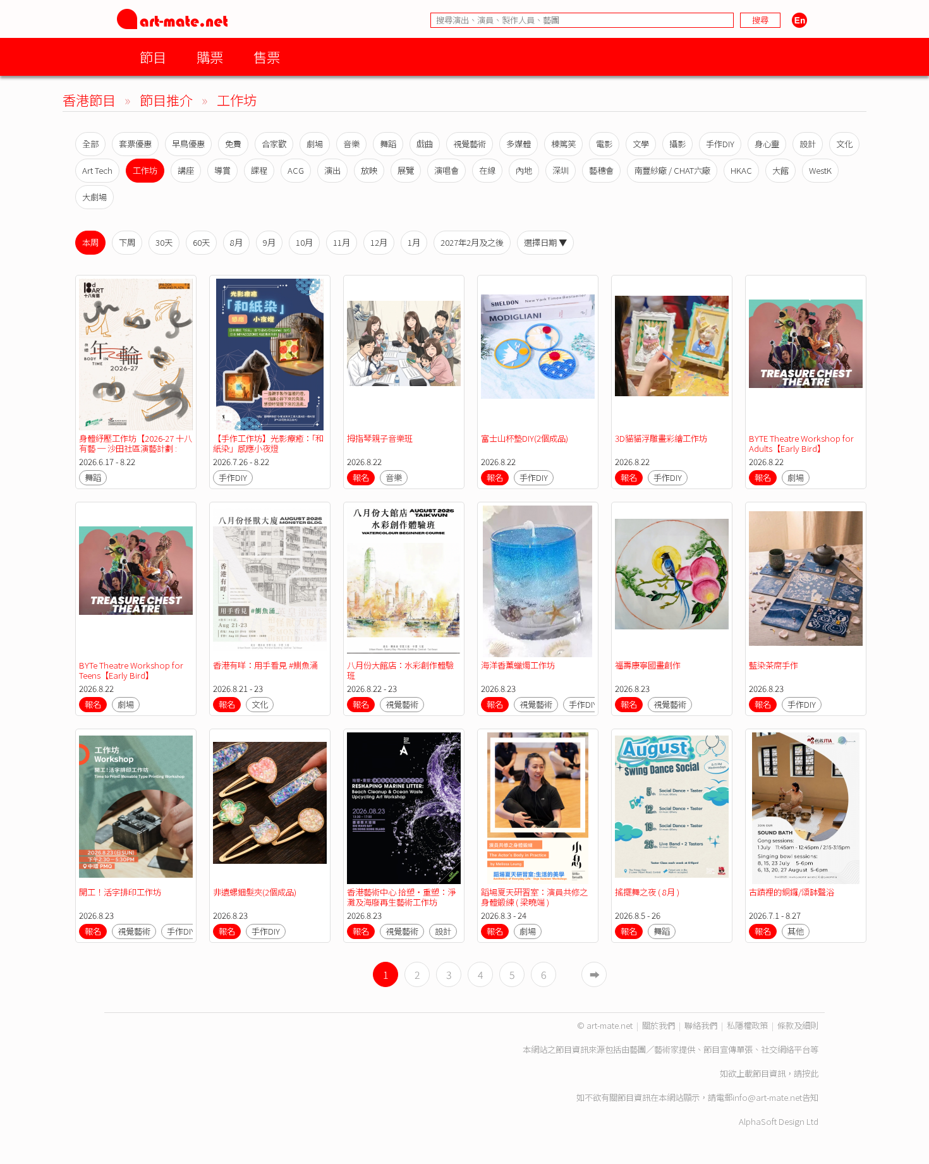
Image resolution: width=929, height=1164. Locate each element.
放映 (369, 170)
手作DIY (720, 144)
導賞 (222, 170)
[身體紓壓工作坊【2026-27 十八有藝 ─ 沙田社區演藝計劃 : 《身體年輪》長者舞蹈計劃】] (136, 354)
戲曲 (424, 144)
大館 (780, 170)
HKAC (741, 170)
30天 (164, 242)
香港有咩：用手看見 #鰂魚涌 (265, 665)
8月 (236, 242)
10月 (304, 242)
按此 (810, 1073)
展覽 (406, 170)
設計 (807, 144)
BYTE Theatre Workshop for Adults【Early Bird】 (801, 443)
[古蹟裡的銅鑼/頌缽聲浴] (806, 808)
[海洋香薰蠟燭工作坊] (538, 581)
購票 (210, 56)
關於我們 (658, 1025)
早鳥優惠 (188, 144)
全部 (90, 144)
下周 (127, 242)
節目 (153, 56)
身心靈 (767, 144)
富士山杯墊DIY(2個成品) (524, 438)
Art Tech (97, 170)
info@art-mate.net (767, 1097)
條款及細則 (797, 1025)
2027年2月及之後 (472, 242)
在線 (487, 170)
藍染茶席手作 (773, 665)
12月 (378, 242)
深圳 (560, 170)
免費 (233, 144)
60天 (201, 242)
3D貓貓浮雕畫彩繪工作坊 (661, 438)
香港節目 (89, 99)
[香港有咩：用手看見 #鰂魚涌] (270, 581)
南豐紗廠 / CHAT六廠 (672, 170)
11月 (341, 242)
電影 (604, 144)
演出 (332, 170)
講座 (186, 170)
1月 (414, 242)
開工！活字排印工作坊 (120, 892)
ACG (296, 170)
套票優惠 (135, 144)
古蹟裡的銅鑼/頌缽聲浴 (791, 892)
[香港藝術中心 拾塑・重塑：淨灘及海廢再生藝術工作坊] (404, 808)
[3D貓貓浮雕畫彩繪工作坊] (672, 354)
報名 (361, 477)
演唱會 (446, 170)
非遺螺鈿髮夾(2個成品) (254, 892)
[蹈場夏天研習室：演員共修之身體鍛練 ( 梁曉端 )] (538, 808)
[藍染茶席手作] (806, 581)
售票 (266, 56)
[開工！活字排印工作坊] (136, 808)
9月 (269, 242)
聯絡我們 (700, 1025)
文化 (844, 144)
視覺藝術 (469, 144)
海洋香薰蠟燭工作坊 (518, 665)
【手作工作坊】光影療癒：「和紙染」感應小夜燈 (268, 443)
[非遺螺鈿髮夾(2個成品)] (270, 808)
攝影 (677, 144)
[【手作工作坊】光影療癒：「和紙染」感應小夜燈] (270, 354)
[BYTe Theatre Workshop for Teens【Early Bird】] (136, 581)
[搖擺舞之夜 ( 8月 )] (672, 808)
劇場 (315, 144)
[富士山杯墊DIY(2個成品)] (538, 354)
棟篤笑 (563, 144)
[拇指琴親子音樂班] (404, 354)
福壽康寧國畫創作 (648, 665)
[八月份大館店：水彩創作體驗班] (404, 581)
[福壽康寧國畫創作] (672, 581)
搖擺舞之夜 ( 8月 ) (647, 892)
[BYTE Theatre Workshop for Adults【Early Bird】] (806, 354)
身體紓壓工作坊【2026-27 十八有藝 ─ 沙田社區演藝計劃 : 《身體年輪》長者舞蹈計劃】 (135, 448)
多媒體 (518, 144)
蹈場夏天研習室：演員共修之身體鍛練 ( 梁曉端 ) (534, 897)
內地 (524, 170)
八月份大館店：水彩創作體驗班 (400, 670)
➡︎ (595, 974)
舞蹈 (388, 144)
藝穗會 (601, 170)
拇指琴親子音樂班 (380, 438)
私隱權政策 (747, 1025)
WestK (820, 170)
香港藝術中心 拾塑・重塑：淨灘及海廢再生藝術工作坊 (401, 897)
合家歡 (274, 144)
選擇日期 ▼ (545, 242)
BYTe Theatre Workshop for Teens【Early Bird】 (131, 670)
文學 (641, 144)
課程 (259, 170)
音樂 (351, 144)
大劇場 (94, 197)
